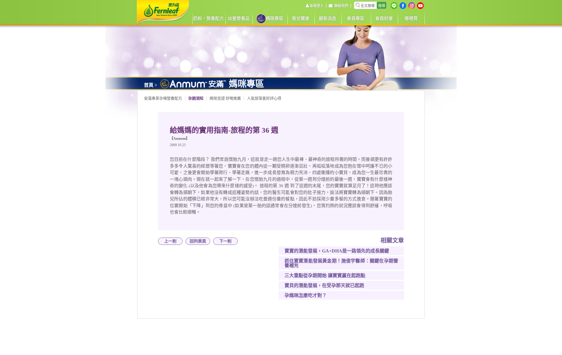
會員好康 (384, 18)
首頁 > (150, 85)
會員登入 (317, 6)
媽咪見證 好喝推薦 (225, 98)
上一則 (170, 241)
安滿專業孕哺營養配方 (163, 98)
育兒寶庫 (300, 18)
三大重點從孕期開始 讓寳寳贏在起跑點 (325, 275)
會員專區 (355, 18)
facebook (402, 5)
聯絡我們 (341, 6)
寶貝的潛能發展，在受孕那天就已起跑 (324, 285)
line (393, 5)
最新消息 (327, 18)
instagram (411, 5)
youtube (420, 5)
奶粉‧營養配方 (208, 18)
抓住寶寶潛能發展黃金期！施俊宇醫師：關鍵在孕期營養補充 (341, 263)
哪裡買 (411, 18)
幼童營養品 (239, 18)
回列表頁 (198, 241)
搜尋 (381, 6)
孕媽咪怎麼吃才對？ (306, 295)
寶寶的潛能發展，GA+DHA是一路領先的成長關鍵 (337, 250)
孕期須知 (195, 98)
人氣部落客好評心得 (264, 98)
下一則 (225, 241)
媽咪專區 (274, 18)
